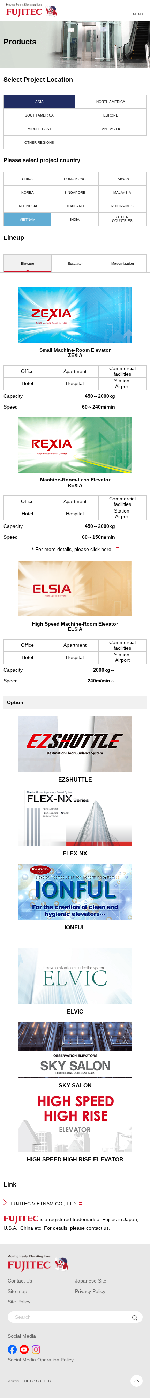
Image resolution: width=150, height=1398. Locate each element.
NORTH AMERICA (110, 102)
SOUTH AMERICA (39, 115)
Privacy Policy (90, 1291)
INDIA (75, 220)
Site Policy (19, 1301)
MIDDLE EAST (39, 129)
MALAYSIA (122, 192)
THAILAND (75, 206)
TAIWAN (122, 179)
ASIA (39, 102)
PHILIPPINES (122, 206)
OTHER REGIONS (39, 142)
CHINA (27, 179)
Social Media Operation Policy (41, 1359)
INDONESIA (27, 206)
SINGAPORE (74, 192)
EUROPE (110, 115)
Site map (17, 1291)
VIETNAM (27, 220)
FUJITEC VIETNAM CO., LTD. (43, 1203)
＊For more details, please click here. (72, 549)
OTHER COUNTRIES (122, 219)
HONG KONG (75, 179)
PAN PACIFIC (110, 129)
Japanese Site (90, 1281)
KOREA (27, 192)
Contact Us (20, 1281)
